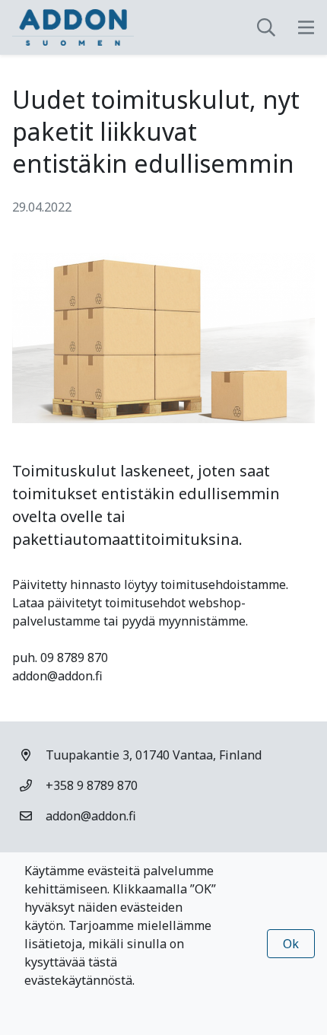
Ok (291, 943)
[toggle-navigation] (306, 27)
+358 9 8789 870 (92, 785)
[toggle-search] (266, 27)
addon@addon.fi (91, 815)
